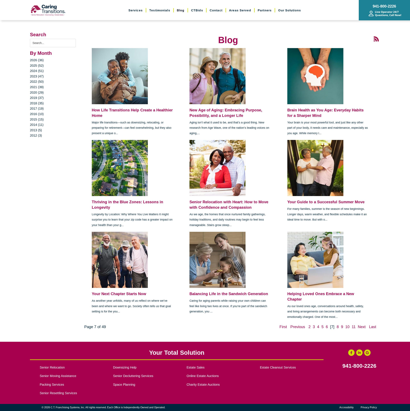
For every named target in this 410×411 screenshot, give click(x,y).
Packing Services (52, 384)
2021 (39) (37, 87)
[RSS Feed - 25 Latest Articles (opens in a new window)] (376, 38)
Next (362, 327)
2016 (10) (37, 114)
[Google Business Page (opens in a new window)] (367, 352)
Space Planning (124, 384)
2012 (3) (36, 135)
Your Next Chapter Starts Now (119, 294)
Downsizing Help (124, 367)
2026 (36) (37, 60)
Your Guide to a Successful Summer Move (326, 202)
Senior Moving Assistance (58, 376)
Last (372, 327)
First (283, 327)
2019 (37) (37, 98)
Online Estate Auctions (203, 376)
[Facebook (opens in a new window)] (351, 352)
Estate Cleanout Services (278, 367)
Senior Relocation (52, 367)
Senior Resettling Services (58, 393)
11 (354, 327)
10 (347, 327)
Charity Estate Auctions (203, 384)
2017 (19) (37, 108)
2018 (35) (37, 103)
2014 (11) (37, 124)
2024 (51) (37, 71)
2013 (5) (36, 130)
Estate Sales (196, 367)
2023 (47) (37, 76)
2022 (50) (37, 81)
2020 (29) (37, 92)
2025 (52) (37, 65)
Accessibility (346, 407)
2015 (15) (37, 119)
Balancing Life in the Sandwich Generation (228, 294)
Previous (297, 327)
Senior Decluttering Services (133, 376)
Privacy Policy (369, 407)
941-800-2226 (359, 366)
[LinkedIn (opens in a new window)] (359, 352)
